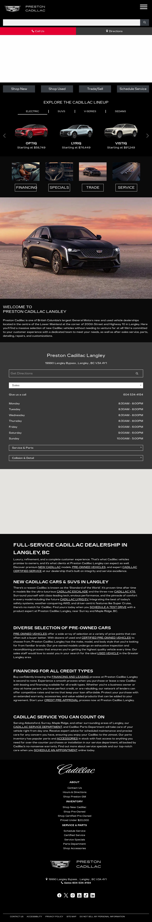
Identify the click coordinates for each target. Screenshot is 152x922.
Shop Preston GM (74, 796)
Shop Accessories (74, 848)
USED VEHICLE (108, 653)
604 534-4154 (133, 394)
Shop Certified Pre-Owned (74, 816)
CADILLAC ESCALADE (72, 591)
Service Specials (74, 839)
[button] (54, 8)
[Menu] (143, 7)
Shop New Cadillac (74, 807)
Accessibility (35, 917)
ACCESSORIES (67, 738)
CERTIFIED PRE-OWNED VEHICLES (106, 637)
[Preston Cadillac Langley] (25, 8)
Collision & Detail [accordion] (23, 458)
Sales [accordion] (15, 385)
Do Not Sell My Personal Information (102, 917)
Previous (4, 135)
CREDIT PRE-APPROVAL (61, 700)
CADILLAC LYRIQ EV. (74, 599)
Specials (59, 188)
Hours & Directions (74, 792)
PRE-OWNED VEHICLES (30, 633)
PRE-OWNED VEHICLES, (89, 567)
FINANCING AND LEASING (70, 676)
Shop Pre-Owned (74, 811)
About (75, 782)
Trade (93, 188)
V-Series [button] (90, 111)
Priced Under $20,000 (74, 820)
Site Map (72, 917)
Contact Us (74, 788)
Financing (26, 188)
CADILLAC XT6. (125, 591)
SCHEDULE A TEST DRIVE (108, 607)
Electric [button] (32, 111)
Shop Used (57, 89)
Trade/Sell (95, 89)
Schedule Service (133, 89)
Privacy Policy (54, 917)
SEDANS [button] (120, 111)
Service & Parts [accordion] (22, 447)
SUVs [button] (61, 111)
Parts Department (74, 843)
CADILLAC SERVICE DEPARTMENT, (37, 727)
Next (147, 135)
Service (126, 188)
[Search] (144, 22)
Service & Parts (74, 825)
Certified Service (74, 835)
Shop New (19, 89)
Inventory (74, 801)
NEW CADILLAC (49, 567)
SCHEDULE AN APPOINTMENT (55, 750)
